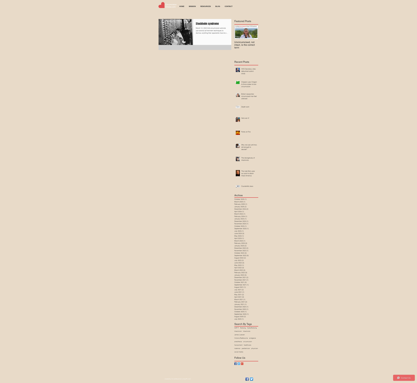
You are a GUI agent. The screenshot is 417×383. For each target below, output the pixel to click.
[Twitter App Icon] (251, 379)
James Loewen (239, 335)
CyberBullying (252, 328)
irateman (237, 348)
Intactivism (238, 331)
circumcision (247, 341)
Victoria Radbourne (241, 338)
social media (238, 352)
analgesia (252, 338)
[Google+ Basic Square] (242, 363)
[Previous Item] (238, 32)
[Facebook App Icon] (247, 379)
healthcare (247, 345)
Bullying (243, 328)
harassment (238, 345)
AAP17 (236, 328)
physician (254, 348)
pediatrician (246, 348)
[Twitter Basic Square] (239, 363)
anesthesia (238, 341)
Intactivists (246, 331)
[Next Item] (255, 32)
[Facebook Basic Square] (235, 363)
